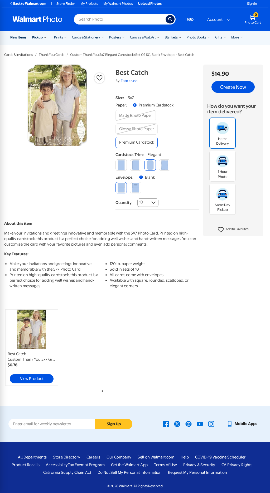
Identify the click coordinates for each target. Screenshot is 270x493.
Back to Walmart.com (29, 4)
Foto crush (129, 81)
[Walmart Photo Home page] (37, 19)
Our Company (119, 457)
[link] (32, 347)
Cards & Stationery (86, 37)
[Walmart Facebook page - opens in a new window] (166, 423)
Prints (58, 37)
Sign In (252, 4)
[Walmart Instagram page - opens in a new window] (211, 423)
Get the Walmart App (129, 464)
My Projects (89, 4)
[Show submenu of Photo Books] (208, 37)
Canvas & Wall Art (143, 37)
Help (189, 19)
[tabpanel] (37, 347)
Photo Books (196, 37)
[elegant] (150, 165)
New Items (18, 37)
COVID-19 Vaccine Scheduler (220, 457)
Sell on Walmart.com (156, 457)
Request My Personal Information (197, 472)
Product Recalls (26, 464)
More (235, 37)
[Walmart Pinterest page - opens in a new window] (188, 423)
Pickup (37, 37)
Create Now (233, 87)
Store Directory (66, 457)
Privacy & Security (199, 464)
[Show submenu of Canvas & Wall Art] (158, 37)
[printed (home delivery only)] (135, 187)
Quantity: (124, 202)
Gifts (218, 37)
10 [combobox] (141, 202)
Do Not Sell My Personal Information (130, 472)
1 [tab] (101, 390)
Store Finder (65, 4)
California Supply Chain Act (67, 472)
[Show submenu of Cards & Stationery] (102, 37)
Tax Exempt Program (86, 464)
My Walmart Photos (118, 4)
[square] (121, 165)
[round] (135, 165)
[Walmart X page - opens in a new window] (177, 423)
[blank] (121, 187)
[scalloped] (164, 165)
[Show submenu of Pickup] (46, 37)
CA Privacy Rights (236, 464)
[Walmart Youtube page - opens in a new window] (200, 423)
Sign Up (114, 424)
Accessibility (57, 464)
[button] (233, 229)
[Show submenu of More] (241, 37)
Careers (93, 457)
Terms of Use (165, 464)
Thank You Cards (51, 55)
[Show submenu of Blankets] (180, 37)
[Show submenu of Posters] (123, 37)
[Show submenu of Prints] (65, 37)
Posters (115, 37)
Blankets (171, 37)
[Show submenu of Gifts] (224, 37)
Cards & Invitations (18, 55)
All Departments (32, 457)
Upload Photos (150, 4)
